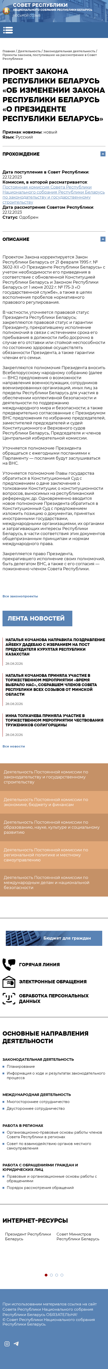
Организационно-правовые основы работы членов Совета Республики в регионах (54, 1134)
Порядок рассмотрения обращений (40, 1187)
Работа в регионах (23, 1125)
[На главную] (6, 11)
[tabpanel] (28, 1236)
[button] (8, 30)
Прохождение (21, 154)
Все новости (14, 746)
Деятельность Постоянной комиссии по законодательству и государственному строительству (46, 777)
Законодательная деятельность (69, 51)
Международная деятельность (37, 1094)
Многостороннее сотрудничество (38, 1101)
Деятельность (29, 51)
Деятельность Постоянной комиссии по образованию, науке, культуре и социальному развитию (52, 827)
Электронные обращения (53, 982)
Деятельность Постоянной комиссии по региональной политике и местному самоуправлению (46, 855)
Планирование (21, 1066)
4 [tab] (62, 1275)
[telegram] (16, 1343)
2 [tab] (51, 1275)
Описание (16, 239)
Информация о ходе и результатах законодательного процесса (56, 1075)
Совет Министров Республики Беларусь (78, 1236)
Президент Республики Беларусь (28, 1236)
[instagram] (7, 1343)
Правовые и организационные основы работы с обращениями (52, 1178)
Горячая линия (39, 964)
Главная (9, 51)
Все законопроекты (20, 596)
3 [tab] (57, 1275)
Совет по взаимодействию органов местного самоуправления (49, 1146)
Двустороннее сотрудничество (36, 1108)
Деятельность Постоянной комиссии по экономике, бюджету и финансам (46, 802)
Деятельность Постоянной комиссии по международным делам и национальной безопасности (46, 882)
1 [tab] (46, 1275)
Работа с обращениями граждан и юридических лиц (40, 1167)
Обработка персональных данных (54, 998)
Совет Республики (52, 7)
